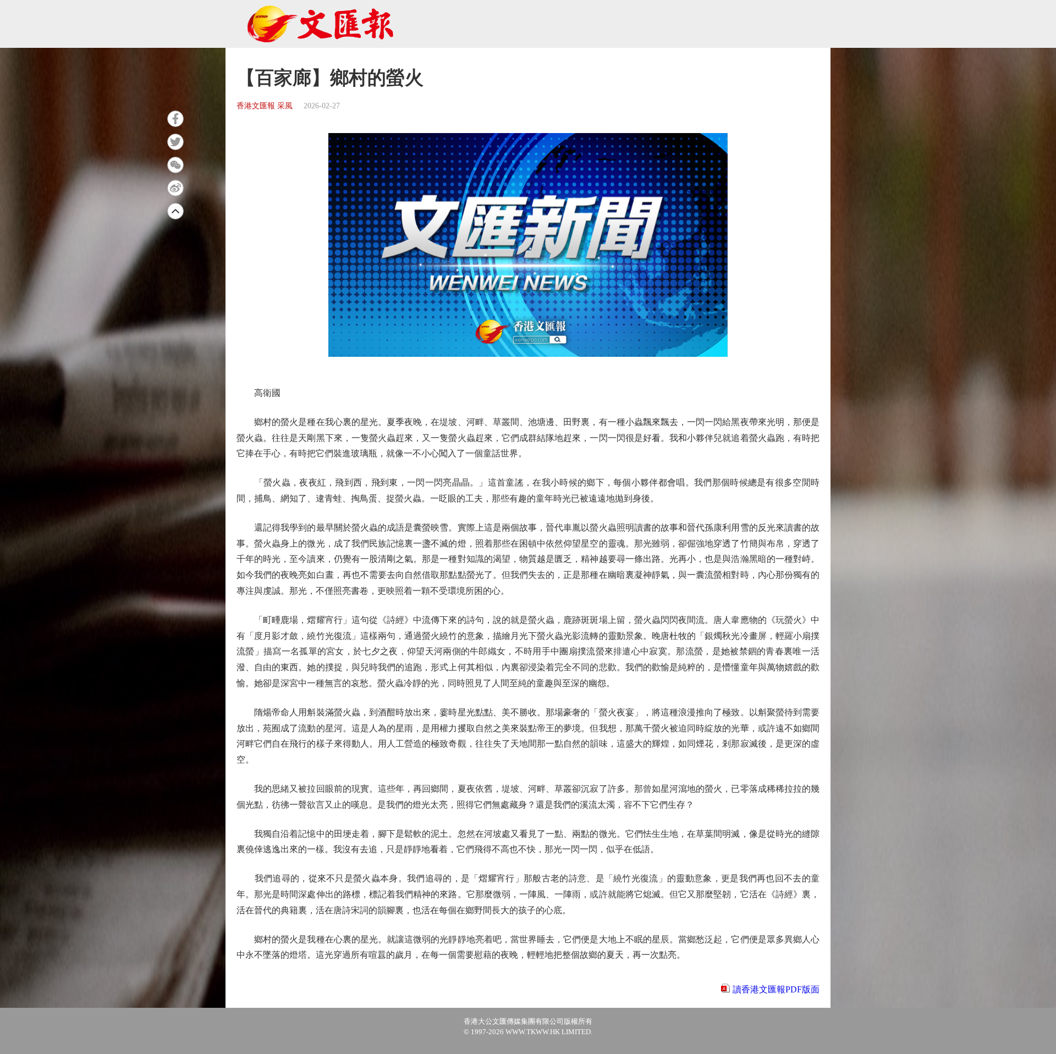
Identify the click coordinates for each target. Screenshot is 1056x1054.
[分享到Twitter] (175, 142)
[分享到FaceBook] (175, 119)
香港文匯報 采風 (265, 106)
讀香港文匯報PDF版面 (776, 989)
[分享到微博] (175, 188)
